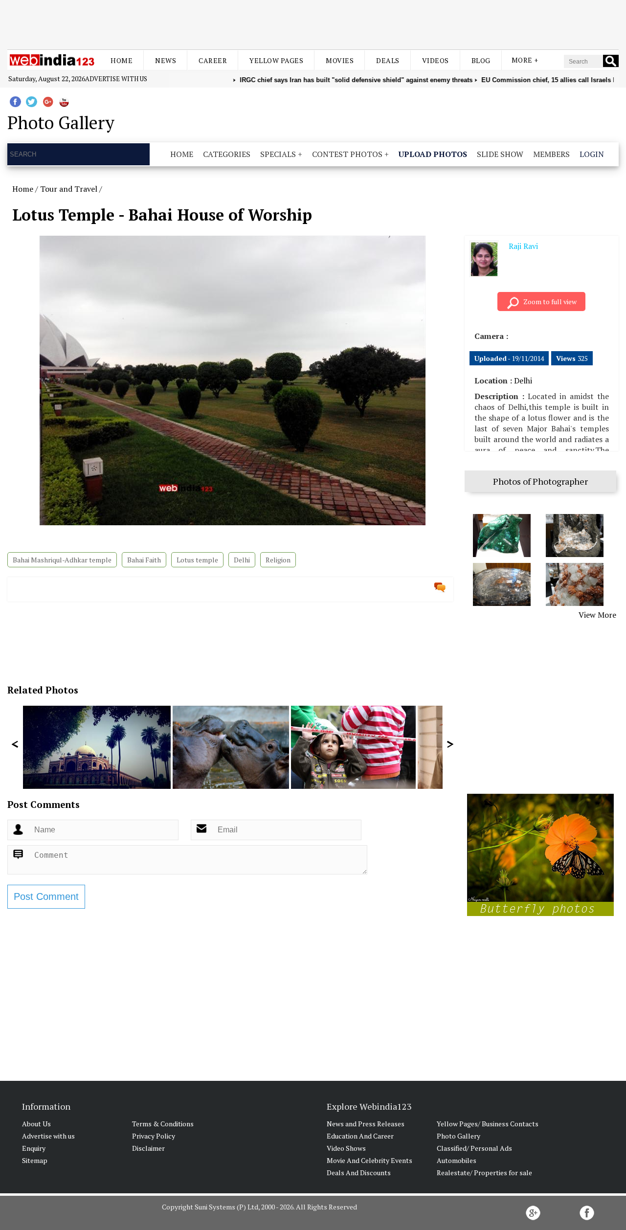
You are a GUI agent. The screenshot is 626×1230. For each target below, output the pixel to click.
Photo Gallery (458, 1136)
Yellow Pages (276, 60)
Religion (278, 559)
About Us (36, 1123)
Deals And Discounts (359, 1172)
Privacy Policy (153, 1136)
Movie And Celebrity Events (369, 1160)
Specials (278, 154)
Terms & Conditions (163, 1123)
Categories (226, 154)
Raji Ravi (523, 246)
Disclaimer (148, 1148)
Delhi (242, 559)
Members (551, 154)
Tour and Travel (68, 188)
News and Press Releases (365, 1123)
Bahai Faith (144, 559)
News (165, 60)
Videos (435, 60)
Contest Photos (347, 154)
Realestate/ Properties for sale (484, 1172)
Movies (340, 60)
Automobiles (456, 1160)
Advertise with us (116, 78)
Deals (388, 60)
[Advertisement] (313, 23)
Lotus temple (197, 559)
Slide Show (500, 154)
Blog (481, 60)
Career (213, 60)
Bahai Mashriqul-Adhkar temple (62, 559)
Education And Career (360, 1136)
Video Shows (346, 1148)
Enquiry (33, 1148)
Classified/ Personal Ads (474, 1148)
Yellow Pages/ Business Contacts (487, 1123)
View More (597, 614)
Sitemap (34, 1160)
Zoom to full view (550, 301)
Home (122, 60)
